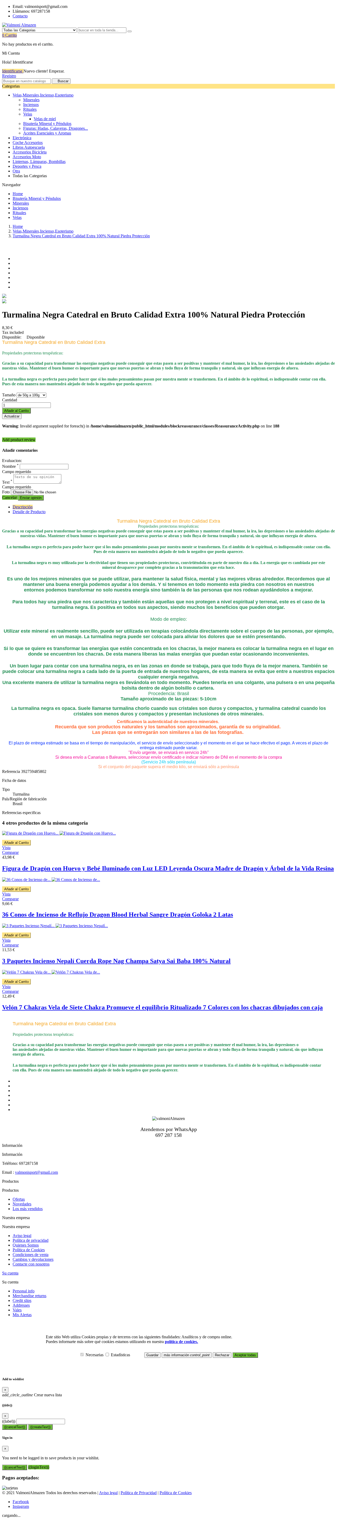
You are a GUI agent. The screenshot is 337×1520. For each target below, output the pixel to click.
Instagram (21, 1506)
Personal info (23, 1291)
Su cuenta (10, 1273)
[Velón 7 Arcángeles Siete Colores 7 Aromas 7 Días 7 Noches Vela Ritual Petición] (4, 302)
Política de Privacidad (139, 1492)
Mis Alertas (22, 1314)
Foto (6, 492)
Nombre (10, 466)
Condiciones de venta (30, 1254)
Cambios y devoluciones (33, 1259)
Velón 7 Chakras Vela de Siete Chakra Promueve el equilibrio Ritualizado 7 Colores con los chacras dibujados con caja (162, 1007)
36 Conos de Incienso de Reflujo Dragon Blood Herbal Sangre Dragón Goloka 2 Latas (117, 914)
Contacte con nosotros (31, 1264)
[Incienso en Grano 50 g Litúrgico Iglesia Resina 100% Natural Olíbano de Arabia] (4, 296)
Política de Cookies (29, 1250)
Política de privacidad (30, 1240)
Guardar (152, 1355)
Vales (17, 1310)
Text (7, 482)
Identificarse (12, 71)
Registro (9, 76)
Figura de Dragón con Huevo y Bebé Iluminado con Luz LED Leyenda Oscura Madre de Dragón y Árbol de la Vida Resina (168, 868)
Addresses (21, 1305)
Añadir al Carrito (16, 411)
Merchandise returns (29, 1295)
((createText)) (40, 1427)
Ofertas (19, 1199)
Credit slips (22, 1300)
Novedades (22, 1204)
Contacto (20, 16)
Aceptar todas (245, 1355)
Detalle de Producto (29, 511)
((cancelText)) (14, 1427)
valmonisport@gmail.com (36, 1172)
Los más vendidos (28, 1208)
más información (187, 1355)
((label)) (8, 1421)
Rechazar (222, 1355)
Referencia (11, 771)
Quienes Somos (26, 1245)
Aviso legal (22, 1235)
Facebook (21, 1501)
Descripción (23, 507)
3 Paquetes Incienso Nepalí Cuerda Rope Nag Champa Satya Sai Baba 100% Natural (116, 961)
